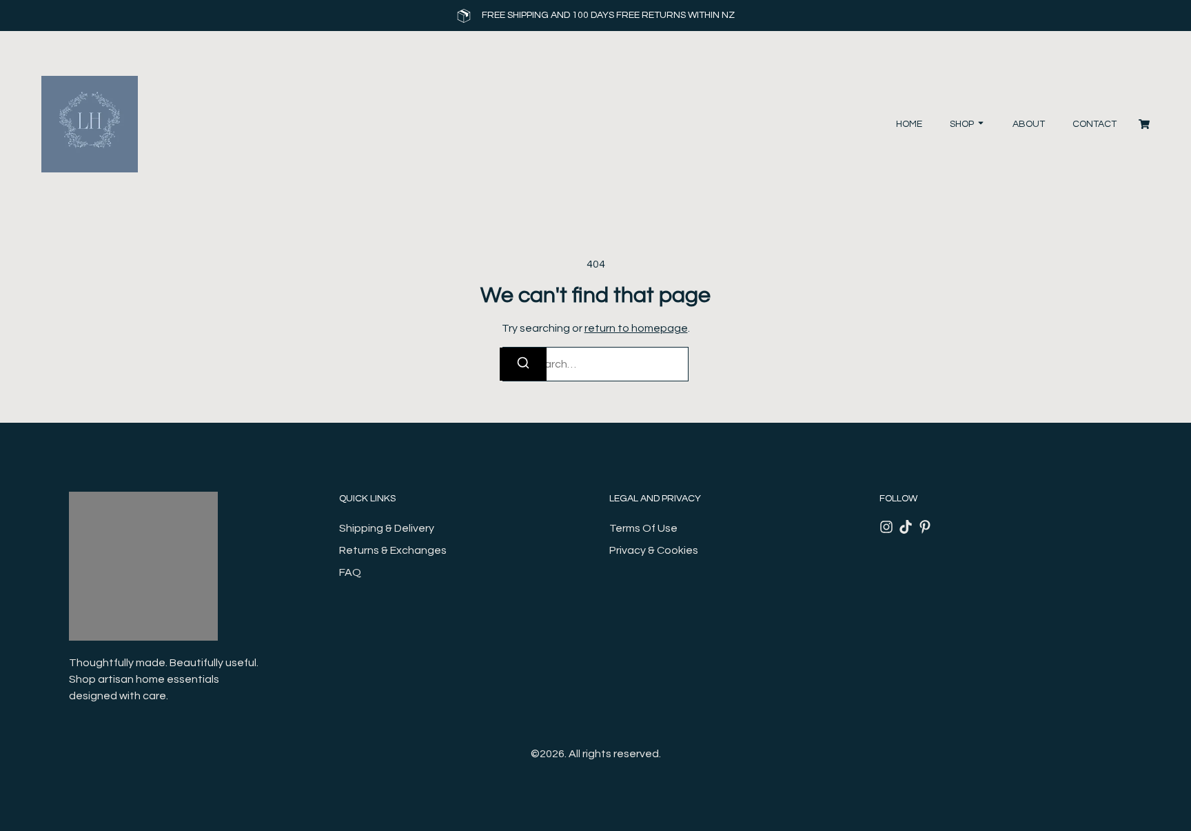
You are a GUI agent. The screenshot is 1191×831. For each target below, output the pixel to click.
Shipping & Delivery (386, 528)
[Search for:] (595, 364)
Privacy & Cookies (653, 550)
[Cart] (1144, 124)
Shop (962, 124)
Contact (1094, 124)
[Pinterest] (925, 527)
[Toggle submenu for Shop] (979, 124)
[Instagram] (886, 527)
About (1028, 124)
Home (909, 124)
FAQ (350, 572)
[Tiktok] (906, 527)
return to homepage (636, 328)
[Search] (523, 364)
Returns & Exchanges (393, 550)
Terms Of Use (643, 528)
